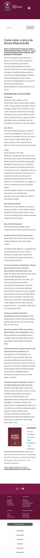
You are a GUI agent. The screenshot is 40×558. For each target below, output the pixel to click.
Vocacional (25, 515)
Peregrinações (26, 505)
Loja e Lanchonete (27, 503)
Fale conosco (11, 505)
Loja (8, 514)
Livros (9, 515)
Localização (25, 501)
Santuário (20, 552)
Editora (20, 544)
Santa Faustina (18, 60)
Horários (24, 500)
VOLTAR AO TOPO (19, 524)
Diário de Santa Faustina (14, 451)
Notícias (9, 501)
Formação (10, 503)
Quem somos (26, 514)
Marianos (20, 548)
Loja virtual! (30, 441)
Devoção (9, 500)
